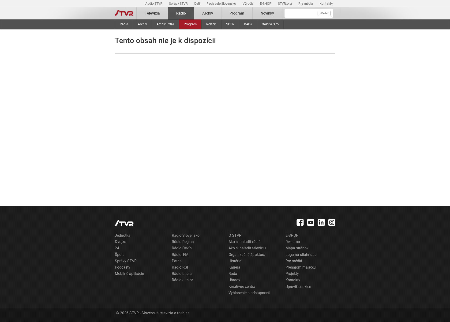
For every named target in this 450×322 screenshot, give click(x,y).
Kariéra (234, 267)
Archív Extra (165, 24)
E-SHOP (266, 3)
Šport (119, 254)
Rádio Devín (182, 248)
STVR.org (285, 3)
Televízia (152, 13)
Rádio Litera (182, 273)
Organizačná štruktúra (247, 254)
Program (190, 24)
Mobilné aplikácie (129, 273)
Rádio (181, 13)
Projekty (292, 273)
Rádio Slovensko (185, 235)
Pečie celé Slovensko (221, 3)
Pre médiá (306, 3)
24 (117, 248)
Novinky (267, 13)
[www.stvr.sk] (124, 223)
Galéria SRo (270, 24)
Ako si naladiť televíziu (247, 248)
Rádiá (124, 24)
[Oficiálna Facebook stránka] (300, 222)
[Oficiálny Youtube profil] (310, 222)
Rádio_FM (180, 254)
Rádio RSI (180, 267)
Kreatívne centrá (242, 286)
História (235, 261)
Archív (142, 24)
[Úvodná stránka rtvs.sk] (124, 13)
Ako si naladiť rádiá (245, 242)
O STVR (235, 235)
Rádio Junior (182, 280)
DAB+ (248, 24)
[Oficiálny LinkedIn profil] (321, 222)
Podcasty (122, 267)
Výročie (248, 3)
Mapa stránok (296, 248)
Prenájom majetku (300, 267)
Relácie (211, 24)
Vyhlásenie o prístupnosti (249, 293)
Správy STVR (178, 3)
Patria (177, 261)
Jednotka (122, 235)
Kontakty (326, 3)
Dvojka (120, 242)
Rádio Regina (183, 242)
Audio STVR (154, 3)
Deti (197, 3)
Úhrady (234, 280)
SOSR (230, 24)
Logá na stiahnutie (300, 254)
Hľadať (324, 13)
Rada (233, 273)
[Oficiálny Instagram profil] (332, 222)
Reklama (292, 242)
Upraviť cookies (298, 287)
